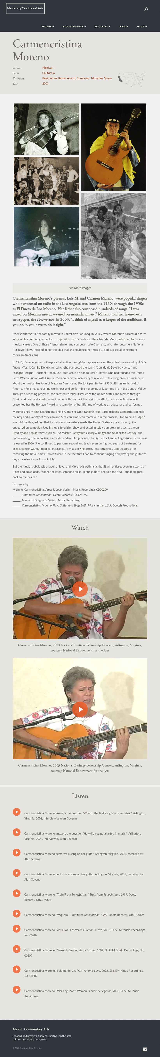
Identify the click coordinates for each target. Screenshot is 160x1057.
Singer (108, 78)
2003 (45, 83)
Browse (47, 26)
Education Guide (73, 26)
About (140, 26)
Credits (123, 26)
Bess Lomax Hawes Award (58, 78)
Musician (97, 78)
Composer (83, 78)
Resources (101, 26)
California (48, 73)
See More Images (80, 288)
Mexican (47, 67)
